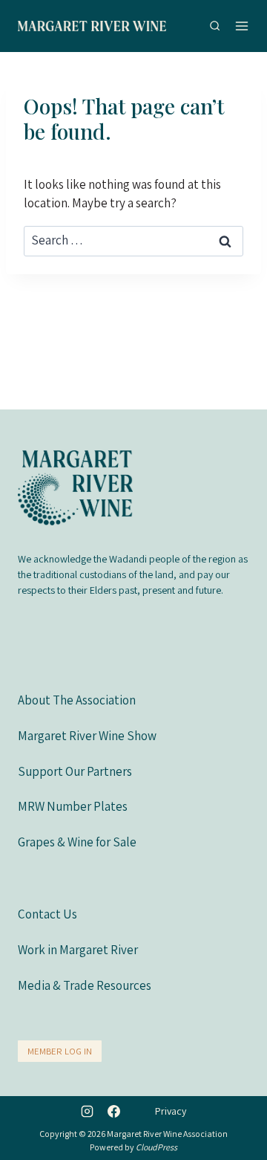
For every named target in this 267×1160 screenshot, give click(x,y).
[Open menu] (241, 25)
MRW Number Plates (73, 806)
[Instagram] (87, 1111)
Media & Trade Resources (84, 985)
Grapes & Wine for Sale (77, 842)
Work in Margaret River (78, 950)
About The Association (77, 700)
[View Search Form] (214, 25)
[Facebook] (113, 1111)
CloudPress (156, 1147)
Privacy (170, 1111)
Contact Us (47, 914)
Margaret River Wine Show (87, 736)
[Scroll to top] (238, 1121)
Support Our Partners (75, 771)
